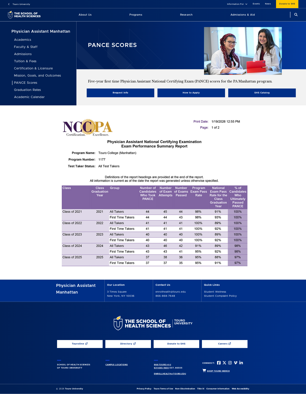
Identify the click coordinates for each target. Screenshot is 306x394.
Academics (22, 39)
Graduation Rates (27, 90)
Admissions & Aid (242, 14)
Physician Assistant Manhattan (40, 31)
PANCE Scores (25, 82)
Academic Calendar (29, 97)
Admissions (23, 54)
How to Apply (191, 93)
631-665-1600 (161, 368)
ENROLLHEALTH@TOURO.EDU (170, 374)
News (268, 4)
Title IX (200, 389)
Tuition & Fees (25, 61)
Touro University (21, 4)
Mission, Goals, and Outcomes (37, 75)
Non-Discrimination (185, 389)
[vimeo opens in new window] (235, 363)
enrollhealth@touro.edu (171, 292)
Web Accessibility (240, 389)
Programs (135, 14)
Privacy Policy (144, 389)
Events (256, 4)
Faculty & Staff (26, 47)
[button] (237, 4)
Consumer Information (217, 389)
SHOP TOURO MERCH (218, 371)
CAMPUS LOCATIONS (117, 365)
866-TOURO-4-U (162, 365)
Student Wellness (215, 292)
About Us (85, 14)
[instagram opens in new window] (230, 363)
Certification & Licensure (33, 68)
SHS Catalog (249, 93)
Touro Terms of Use (163, 389)
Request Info (120, 93)
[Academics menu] (144, 14)
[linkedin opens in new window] (241, 363)
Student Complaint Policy (220, 296)
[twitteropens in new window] (224, 363)
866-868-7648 (165, 296)
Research (186, 14)
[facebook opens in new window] (218, 363)
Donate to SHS (287, 4)
